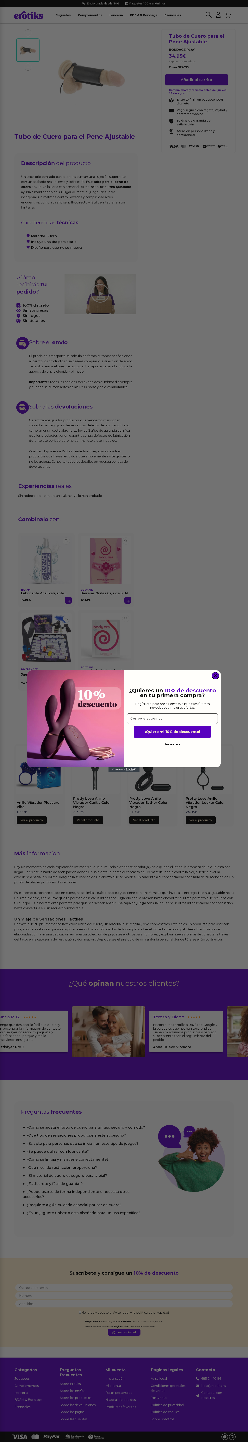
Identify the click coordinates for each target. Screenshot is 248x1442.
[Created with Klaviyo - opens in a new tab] (124, 769)
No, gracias (172, 744)
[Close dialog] (215, 675)
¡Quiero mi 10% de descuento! (172, 732)
